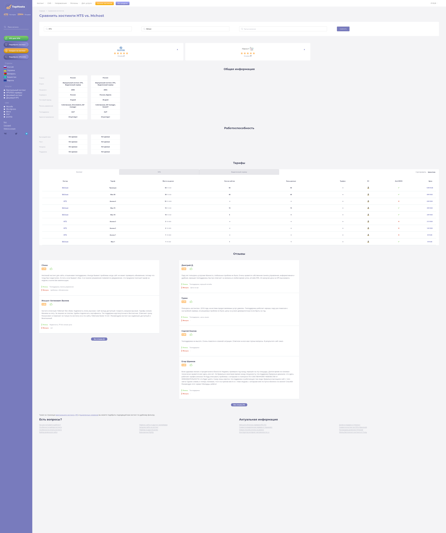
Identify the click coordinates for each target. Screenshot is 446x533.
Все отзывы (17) (239, 405)
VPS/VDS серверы (14, 92)
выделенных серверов (89, 415)
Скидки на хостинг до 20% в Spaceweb (353, 427)
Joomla (9, 116)
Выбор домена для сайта (48, 432)
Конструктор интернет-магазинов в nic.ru (254, 432)
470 (6, 14)
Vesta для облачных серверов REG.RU (252, 425)
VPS (76, 415)
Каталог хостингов (104, 3)
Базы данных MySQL (146, 432)
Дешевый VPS (12, 97)
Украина (11, 70)
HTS (65, 201)
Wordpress (11, 109)
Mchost (65, 188)
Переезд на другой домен (148, 430)
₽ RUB (433, 3)
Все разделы (123, 3)
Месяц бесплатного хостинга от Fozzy (353, 432)
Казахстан (11, 77)
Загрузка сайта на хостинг (148, 427)
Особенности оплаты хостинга (50, 430)
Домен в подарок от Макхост (349, 425)
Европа (10, 80)
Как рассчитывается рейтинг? (50, 425)
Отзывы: (121, 56)
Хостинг (40, 3)
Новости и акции (9, 129)
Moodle (9, 106)
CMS (49, 3)
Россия (10, 67)
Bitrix (8, 111)
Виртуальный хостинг (16, 90)
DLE (8, 114)
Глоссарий (7, 125)
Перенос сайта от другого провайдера (153, 425)
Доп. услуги (87, 3)
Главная (42, 11)
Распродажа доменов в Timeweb (351, 430)
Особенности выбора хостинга (50, 427)
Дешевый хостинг (14, 95)
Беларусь (11, 73)
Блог (5, 122)
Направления (61, 3)
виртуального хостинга (65, 415)
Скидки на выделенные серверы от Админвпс (255, 427)
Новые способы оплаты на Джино (251, 430)
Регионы (74, 3)
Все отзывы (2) (99, 339)
